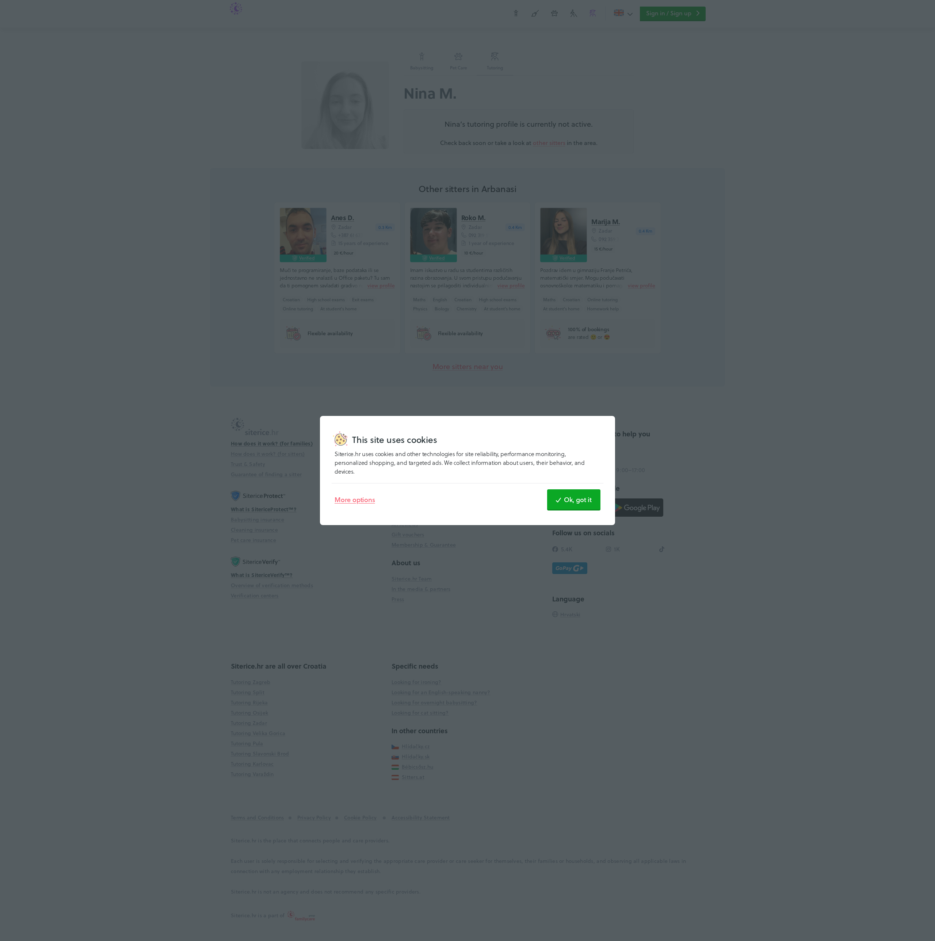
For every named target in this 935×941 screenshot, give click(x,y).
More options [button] (355, 499)
